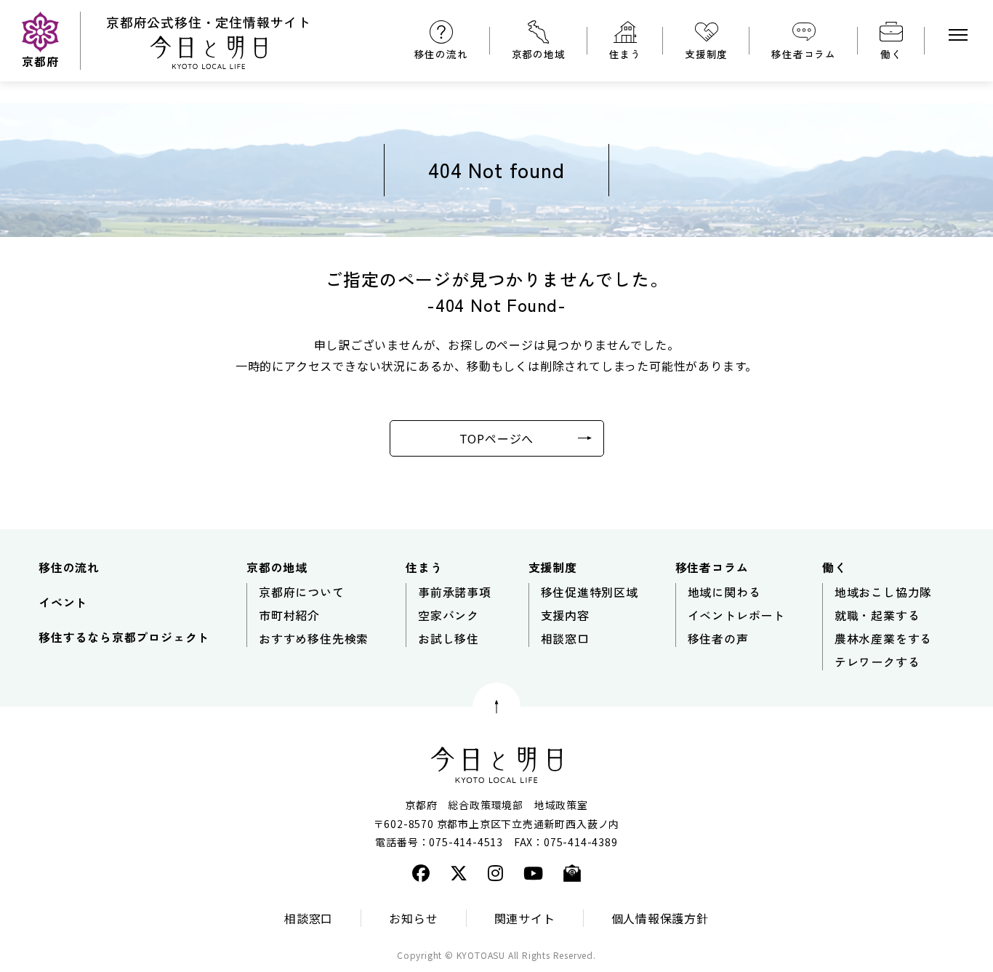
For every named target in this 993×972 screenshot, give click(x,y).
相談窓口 (565, 638)
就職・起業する (877, 615)
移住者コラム (803, 54)
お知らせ (413, 918)
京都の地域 (539, 54)
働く (891, 54)
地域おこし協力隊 (883, 592)
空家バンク (448, 615)
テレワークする (877, 661)
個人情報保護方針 (660, 918)
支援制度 (706, 54)
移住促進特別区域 (589, 592)
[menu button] (958, 35)
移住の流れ (441, 54)
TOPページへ (496, 438)
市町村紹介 (289, 615)
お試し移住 (448, 638)
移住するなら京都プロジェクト (124, 637)
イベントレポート (736, 615)
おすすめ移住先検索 (314, 638)
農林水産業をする (883, 638)
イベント (63, 602)
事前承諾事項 (454, 592)
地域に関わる (724, 592)
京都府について (302, 592)
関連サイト (524, 918)
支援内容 (565, 615)
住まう (625, 54)
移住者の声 (718, 638)
